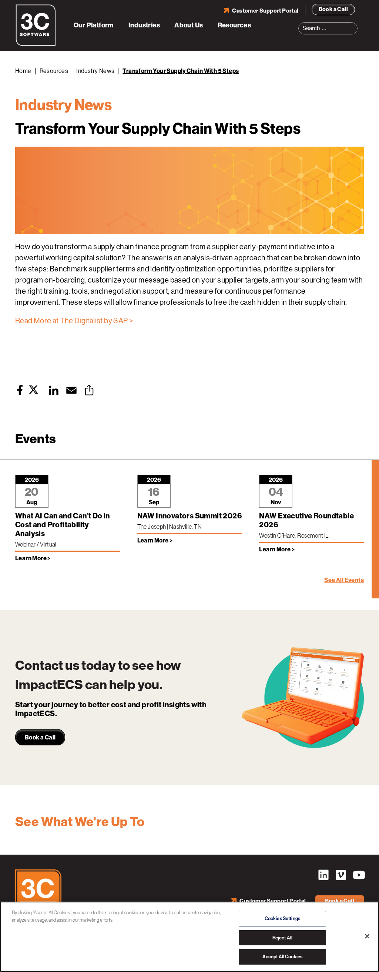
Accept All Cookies (282, 956)
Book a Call (333, 9)
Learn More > (33, 558)
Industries (144, 25)
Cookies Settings (282, 918)
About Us (188, 25)
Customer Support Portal (265, 10)
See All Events (344, 580)
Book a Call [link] (40, 737)
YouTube (358, 875)
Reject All (282, 938)
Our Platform (94, 25)
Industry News (95, 70)
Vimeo (340, 875)
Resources (234, 25)
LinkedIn (323, 875)
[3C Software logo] (35, 44)
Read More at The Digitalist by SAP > (74, 321)
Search (354, 23)
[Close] (367, 936)
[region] (189, 937)
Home (23, 70)
